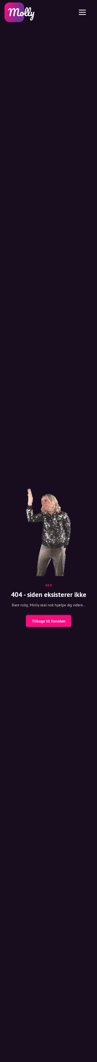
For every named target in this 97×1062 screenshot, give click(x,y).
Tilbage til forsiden (48, 621)
